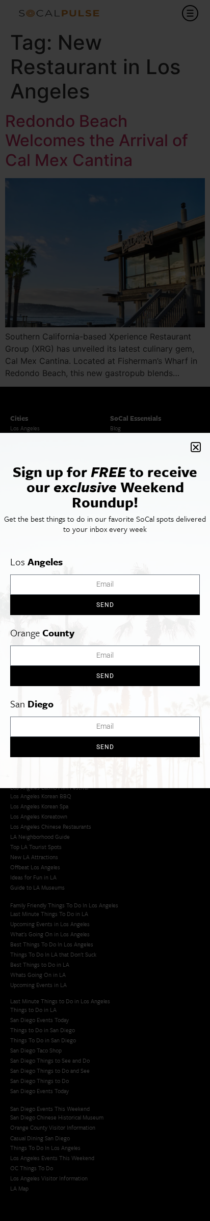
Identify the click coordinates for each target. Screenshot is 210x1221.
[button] (196, 447)
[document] (105, 610)
